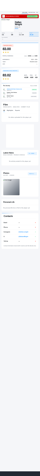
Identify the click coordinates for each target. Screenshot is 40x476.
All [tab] (4, 110)
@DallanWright (23, 236)
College (24, 12)
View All (32, 173)
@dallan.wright (23, 232)
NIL (37, 12)
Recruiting (32, 12)
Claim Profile (32, 16)
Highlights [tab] (10, 110)
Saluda (16, 28)
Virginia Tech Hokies (12, 92)
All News (32, 153)
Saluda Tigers (10, 95)
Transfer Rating (7, 45)
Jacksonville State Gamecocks (14, 89)
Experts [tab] (17, 110)
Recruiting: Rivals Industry (10, 70)
